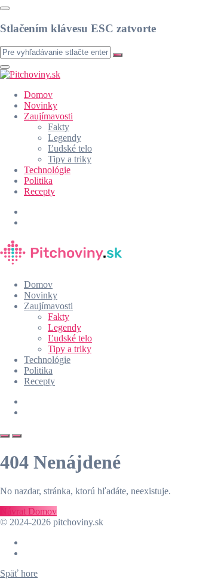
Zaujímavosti (48, 116)
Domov (38, 95)
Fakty (58, 127)
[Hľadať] (5, 436)
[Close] (5, 8)
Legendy (64, 138)
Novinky (40, 105)
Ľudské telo (70, 148)
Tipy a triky (69, 159)
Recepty (39, 191)
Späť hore (19, 573)
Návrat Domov (28, 511)
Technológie (47, 170)
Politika (38, 180)
